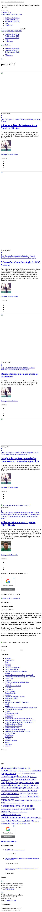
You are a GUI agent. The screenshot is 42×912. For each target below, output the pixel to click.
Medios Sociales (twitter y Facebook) (17, 702)
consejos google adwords (15, 776)
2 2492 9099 (5, 11)
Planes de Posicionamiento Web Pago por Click (20, 720)
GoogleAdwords (9, 782)
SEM (27, 820)
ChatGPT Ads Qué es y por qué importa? (15, 849)
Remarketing (9, 735)
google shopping (5, 785)
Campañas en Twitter (12, 669)
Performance (9, 717)
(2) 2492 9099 (9, 889)
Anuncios (8, 658)
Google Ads (9, 689)
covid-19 (8, 680)
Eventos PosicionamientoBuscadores (17, 682)
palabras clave (12, 793)
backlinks (19, 773)
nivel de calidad (12, 791)
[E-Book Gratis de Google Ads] (10, 598)
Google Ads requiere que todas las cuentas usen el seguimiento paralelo (20, 459)
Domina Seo (33, 777)
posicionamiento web (13, 817)
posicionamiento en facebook (15, 803)
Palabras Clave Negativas (28, 794)
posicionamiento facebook (9, 809)
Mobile (7, 706)
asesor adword (18, 771)
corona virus (9, 678)
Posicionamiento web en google (25, 258)
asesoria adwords (28, 771)
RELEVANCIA (12, 821)
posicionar (32, 817)
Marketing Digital (18, 788)
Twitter (21, 823)
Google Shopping (10, 454)
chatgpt (7, 673)
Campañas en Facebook (12, 667)
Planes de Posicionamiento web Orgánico (18, 718)
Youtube (7, 746)
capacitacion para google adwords (16, 671)
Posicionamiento (14, 797)
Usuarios (8, 738)
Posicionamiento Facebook (13, 726)
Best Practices (9, 660)
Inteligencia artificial (11, 698)
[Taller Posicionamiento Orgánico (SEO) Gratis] (15, 505)
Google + (8, 687)
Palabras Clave (9, 715)
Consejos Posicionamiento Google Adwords (19, 119)
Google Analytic (10, 691)
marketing (37, 119)
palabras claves (5, 797)
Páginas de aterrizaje (11, 713)
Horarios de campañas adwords (15, 697)
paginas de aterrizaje (23, 791)
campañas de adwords (28, 773)
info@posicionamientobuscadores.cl (12, 2)
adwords (4, 768)
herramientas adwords (19, 785)
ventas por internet (11, 740)
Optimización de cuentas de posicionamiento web (21, 707)
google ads (13, 779)
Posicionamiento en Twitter (13, 724)
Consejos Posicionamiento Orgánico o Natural (20, 256)
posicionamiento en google (17, 805)
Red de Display (10, 733)
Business (8, 664)
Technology (9, 737)
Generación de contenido (13, 686)
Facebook (8, 684)
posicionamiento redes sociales (18, 812)
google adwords (27, 779)
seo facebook (13, 823)
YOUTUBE (27, 823)
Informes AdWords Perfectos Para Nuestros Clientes (19, 126)
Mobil (7, 704)
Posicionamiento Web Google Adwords (17, 731)
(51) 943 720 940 (10, 900)
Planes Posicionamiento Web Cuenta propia (19, 722)
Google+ (8, 695)
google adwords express (28, 782)
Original (3, 121)
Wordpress (8, 744)
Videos (7, 742)
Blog (2, 119)
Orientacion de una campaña (14, 709)
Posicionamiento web (8, 258)
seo (32, 820)
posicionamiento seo (11, 814)
